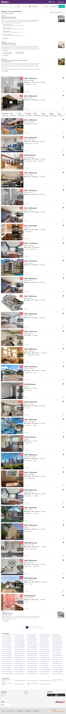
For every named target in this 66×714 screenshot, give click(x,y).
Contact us (27, 693)
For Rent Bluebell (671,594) (19, 655)
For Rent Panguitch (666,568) (20, 669)
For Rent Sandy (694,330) (31, 634)
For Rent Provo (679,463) (6, 649)
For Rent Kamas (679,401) (44, 649)
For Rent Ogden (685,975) (19, 636)
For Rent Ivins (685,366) (6, 643)
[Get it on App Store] (60, 695)
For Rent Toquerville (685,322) (20, 645)
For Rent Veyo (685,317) (44, 645)
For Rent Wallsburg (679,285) (45, 651)
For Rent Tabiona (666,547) (44, 673)
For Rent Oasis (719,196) (19, 634)
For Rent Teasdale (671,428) (45, 659)
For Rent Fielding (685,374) (57, 640)
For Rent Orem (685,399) (31, 640)
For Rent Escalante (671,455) (57, 657)
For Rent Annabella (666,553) (45, 671)
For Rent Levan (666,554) (19, 671)
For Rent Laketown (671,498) (57, 655)
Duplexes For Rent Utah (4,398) (45, 680)
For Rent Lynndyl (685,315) (7, 647)
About (2, 695)
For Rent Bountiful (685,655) (45, 636)
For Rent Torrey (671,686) (6, 655)
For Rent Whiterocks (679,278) (32, 653)
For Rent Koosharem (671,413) (7, 663)
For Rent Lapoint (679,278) (44, 653)
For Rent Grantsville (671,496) (7, 657)
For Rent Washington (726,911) (7, 634)
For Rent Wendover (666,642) (32, 667)
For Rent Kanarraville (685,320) (32, 645)
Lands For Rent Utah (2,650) (19, 684)
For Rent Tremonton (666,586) (57, 667)
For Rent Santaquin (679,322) (20, 651)
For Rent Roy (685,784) (31, 636)
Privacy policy (36, 711)
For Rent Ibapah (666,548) (31, 673)
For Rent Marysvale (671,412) (32, 663)
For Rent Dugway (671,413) (57, 661)
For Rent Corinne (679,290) (32, 651)
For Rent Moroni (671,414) (44, 661)
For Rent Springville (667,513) (20, 665)
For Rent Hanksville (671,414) (20, 661)
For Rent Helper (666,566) (31, 669)
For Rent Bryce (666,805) (44, 665)
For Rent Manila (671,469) (44, 657)
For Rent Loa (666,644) (19, 667)
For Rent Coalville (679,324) (7, 651)
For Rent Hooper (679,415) (32, 649)
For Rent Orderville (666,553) (32, 671)
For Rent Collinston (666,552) (57, 671)
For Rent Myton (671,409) (44, 663)
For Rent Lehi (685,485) (44, 638)
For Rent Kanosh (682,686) (19, 647)
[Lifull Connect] (58, 711)
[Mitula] (5, 2)
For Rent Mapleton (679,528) (57, 647)
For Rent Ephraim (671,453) (7, 659)
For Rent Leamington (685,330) (57, 643)
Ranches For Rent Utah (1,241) (45, 684)
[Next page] (42, 627)
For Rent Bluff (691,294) (56, 634)
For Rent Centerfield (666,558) (45, 669)
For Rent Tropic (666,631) (44, 667)
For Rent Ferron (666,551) (19, 673)
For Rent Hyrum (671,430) (31, 659)
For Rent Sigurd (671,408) (56, 663)
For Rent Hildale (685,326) (6, 645)
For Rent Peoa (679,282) (56, 651)
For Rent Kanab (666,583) (6, 669)
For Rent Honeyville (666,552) (7, 673)
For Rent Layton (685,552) (6, 638)
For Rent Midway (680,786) (32, 647)
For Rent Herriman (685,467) (7, 640)
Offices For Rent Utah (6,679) (32, 680)
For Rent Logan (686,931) (6, 636)
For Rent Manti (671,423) (6, 661)
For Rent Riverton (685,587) (57, 636)
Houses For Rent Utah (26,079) (20, 680)
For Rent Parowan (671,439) (19, 659)
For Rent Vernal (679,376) (56, 649)
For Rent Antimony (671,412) (20, 663)
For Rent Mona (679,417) (19, 649)
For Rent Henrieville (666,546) (57, 673)
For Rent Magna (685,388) (44, 640)
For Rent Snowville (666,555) (7, 671)
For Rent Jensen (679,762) (44, 647)
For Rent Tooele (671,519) (44, 655)
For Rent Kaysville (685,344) (32, 643)
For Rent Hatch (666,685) (56, 665)
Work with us (3, 693)
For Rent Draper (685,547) (19, 638)
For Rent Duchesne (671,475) (32, 657)
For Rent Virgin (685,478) (56, 638)
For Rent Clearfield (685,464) (20, 640)
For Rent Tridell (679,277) (56, 653)
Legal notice (20, 711)
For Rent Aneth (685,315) (56, 645)
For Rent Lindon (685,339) (44, 643)
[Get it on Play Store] (51, 695)
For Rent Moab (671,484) (19, 657)
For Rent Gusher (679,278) (19, 653)
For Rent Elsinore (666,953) (32, 665)
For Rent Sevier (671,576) (31, 655)
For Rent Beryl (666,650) (6, 667)
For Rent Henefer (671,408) (7, 665)
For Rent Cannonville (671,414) (32, 661)
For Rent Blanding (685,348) (19, 643)
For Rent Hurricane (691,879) (45, 634)
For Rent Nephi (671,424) (56, 659)
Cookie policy (28, 711)
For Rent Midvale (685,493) (32, 638)
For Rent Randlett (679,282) (7, 653)
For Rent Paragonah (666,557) (57, 669)
